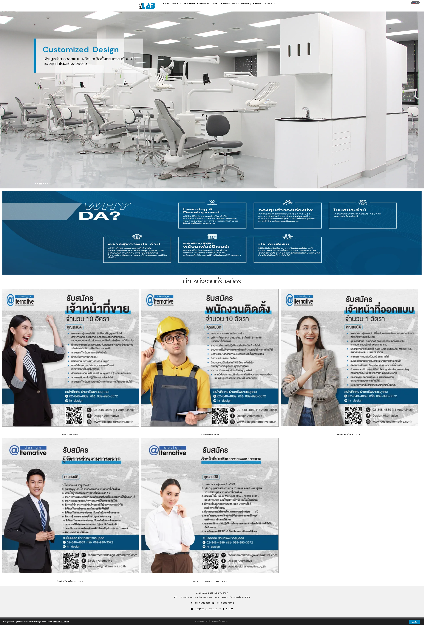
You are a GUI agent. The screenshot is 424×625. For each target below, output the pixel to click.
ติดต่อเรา (257, 4)
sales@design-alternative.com (208, 609)
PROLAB (229, 609)
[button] (32, 100)
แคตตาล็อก (225, 4)
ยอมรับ (414, 622)
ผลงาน (215, 4)
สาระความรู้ (246, 4)
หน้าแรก (166, 4)
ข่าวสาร (235, 4)
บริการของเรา (203, 4)
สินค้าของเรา (189, 4)
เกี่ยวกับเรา (177, 4)
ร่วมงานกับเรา (269, 4)
